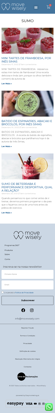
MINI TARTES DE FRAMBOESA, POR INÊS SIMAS (26, 60)
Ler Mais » (7, 83)
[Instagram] (32, 310)
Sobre (7, 254)
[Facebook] (23, 310)
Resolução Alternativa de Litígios (27, 359)
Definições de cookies (28, 351)
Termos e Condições (27, 336)
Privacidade (27, 343)
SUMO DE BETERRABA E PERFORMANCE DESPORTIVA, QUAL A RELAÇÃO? (27, 187)
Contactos (27, 367)
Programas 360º (12, 245)
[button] (35, 7)
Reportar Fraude (27, 328)
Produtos (9, 250)
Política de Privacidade (24, 293)
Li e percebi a (18, 293)
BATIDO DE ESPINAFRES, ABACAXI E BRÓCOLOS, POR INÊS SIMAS (27, 122)
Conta (7, 259)
